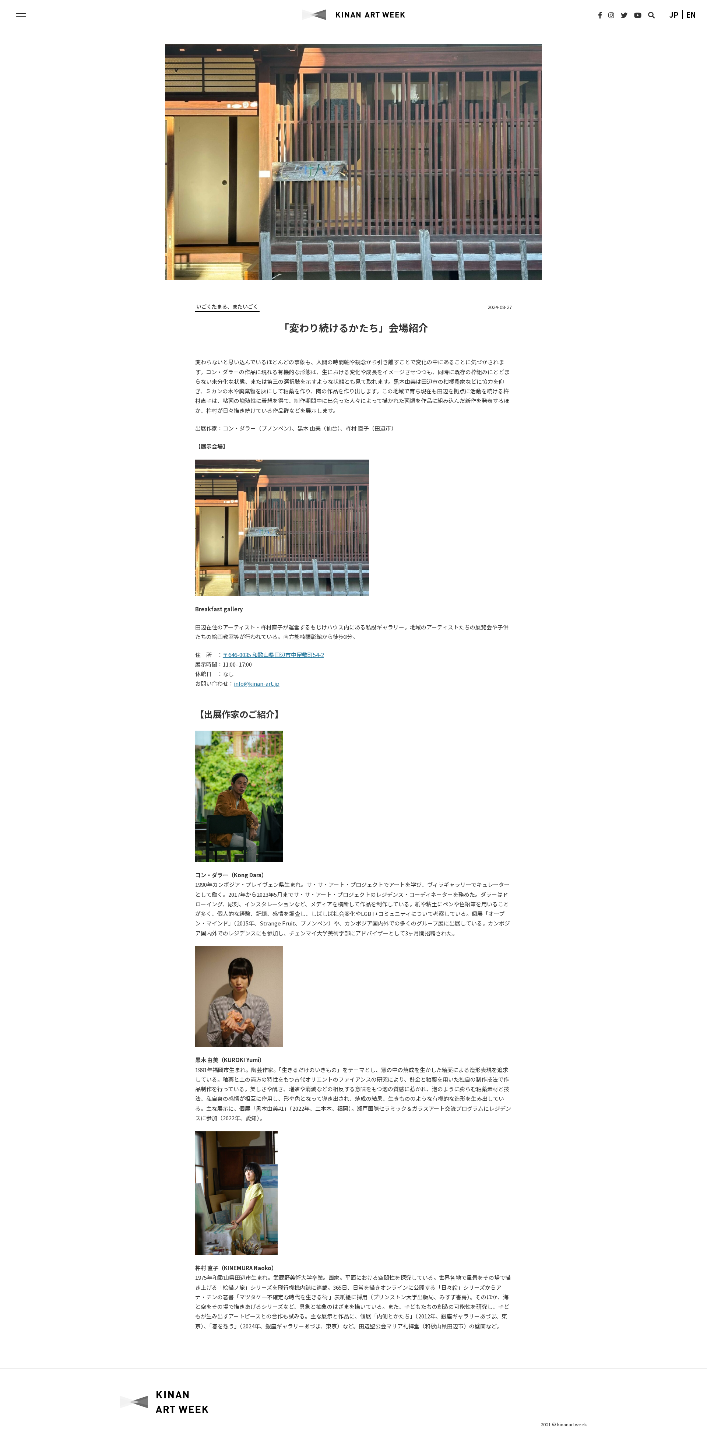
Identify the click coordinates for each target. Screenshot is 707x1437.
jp (674, 14)
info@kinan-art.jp (256, 683)
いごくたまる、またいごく (227, 306)
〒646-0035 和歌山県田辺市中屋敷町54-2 (273, 654)
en (691, 14)
